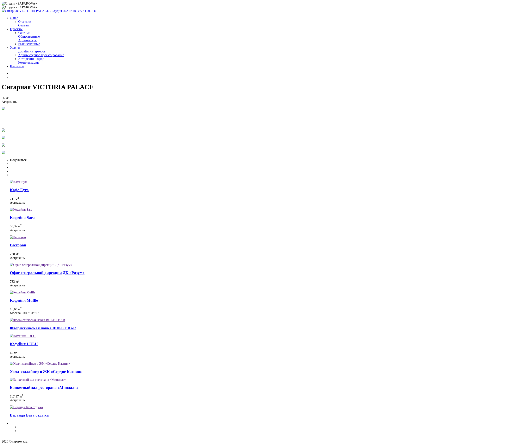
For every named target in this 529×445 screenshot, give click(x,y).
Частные (24, 32)
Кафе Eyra (19, 190)
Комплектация (28, 62)
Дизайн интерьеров (32, 51)
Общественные (29, 36)
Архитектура (27, 40)
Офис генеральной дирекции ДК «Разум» (47, 273)
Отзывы (24, 25)
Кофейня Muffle (24, 300)
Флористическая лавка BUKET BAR (43, 328)
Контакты (17, 66)
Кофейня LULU (24, 344)
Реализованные (29, 44)
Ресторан (18, 245)
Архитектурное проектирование (41, 55)
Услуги (15, 47)
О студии (24, 21)
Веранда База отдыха (29, 415)
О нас (14, 18)
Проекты (16, 29)
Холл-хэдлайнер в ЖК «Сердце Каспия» (46, 371)
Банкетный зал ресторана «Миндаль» (44, 387)
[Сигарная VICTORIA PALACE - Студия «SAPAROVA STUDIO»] (49, 11)
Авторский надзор (31, 59)
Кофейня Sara (22, 217)
